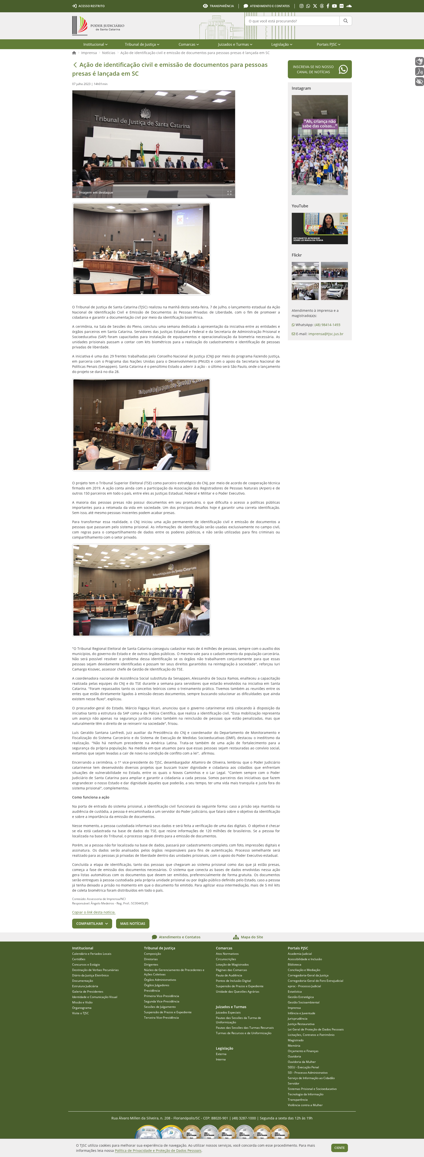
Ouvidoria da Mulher (302, 1062)
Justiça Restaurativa (301, 1024)
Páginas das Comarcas (231, 970)
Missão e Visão (82, 1002)
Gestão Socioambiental (303, 1002)
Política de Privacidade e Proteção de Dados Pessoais (158, 1150)
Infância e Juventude (301, 1013)
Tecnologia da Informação (305, 1094)
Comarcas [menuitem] (187, 44)
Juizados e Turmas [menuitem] (233, 44)
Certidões (78, 959)
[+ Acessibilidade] (419, 81)
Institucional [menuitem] (93, 44)
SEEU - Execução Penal (303, 1067)
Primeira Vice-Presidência (161, 996)
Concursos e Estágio (86, 964)
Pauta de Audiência (229, 975)
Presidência (152, 990)
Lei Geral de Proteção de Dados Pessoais (316, 1029)
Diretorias (151, 959)
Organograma (82, 1008)
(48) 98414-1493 (327, 324)
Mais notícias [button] (132, 923)
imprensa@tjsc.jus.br (326, 333)
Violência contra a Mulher (305, 1105)
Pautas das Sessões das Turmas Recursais (245, 1028)
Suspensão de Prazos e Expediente (168, 1012)
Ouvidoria (294, 1056)
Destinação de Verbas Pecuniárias (95, 970)
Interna (221, 1059)
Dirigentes (151, 964)
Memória (294, 1045)
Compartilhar (89, 923)
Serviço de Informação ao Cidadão (311, 1078)
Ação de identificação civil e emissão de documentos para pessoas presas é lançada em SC (195, 52)
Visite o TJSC (80, 1013)
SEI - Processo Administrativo (308, 1073)
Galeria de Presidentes (87, 991)
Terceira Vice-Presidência (161, 1017)
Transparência (298, 1100)
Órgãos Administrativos (160, 980)
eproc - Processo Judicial (304, 986)
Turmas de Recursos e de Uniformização (243, 1033)
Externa (221, 1054)
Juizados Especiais (228, 1012)
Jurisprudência (297, 1018)
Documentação (82, 981)
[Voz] (419, 71)
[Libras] (419, 61)
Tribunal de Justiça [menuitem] (140, 44)
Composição (152, 954)
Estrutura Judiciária (85, 986)
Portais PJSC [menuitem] (327, 44)
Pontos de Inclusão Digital (233, 981)
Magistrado (296, 1040)
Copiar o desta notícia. (94, 912)
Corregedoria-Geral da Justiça (308, 975)
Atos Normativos (227, 954)
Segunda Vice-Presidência (161, 1001)
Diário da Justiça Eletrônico (90, 975)
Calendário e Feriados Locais (91, 954)
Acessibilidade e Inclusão (305, 959)
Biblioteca (294, 964)
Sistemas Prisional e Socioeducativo (312, 1089)
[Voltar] (75, 64)
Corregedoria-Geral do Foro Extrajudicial (315, 981)
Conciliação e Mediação (304, 970)
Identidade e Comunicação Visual (94, 997)
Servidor (293, 1083)
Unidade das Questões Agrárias (237, 991)
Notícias (108, 52)
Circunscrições (226, 959)
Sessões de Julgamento (160, 1007)
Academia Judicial (300, 954)
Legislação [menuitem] (280, 44)
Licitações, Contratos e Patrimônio (311, 1035)
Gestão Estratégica (301, 997)
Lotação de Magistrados (232, 964)
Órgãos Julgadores (156, 985)
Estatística (295, 991)
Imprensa (89, 52)
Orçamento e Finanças (303, 1051)
